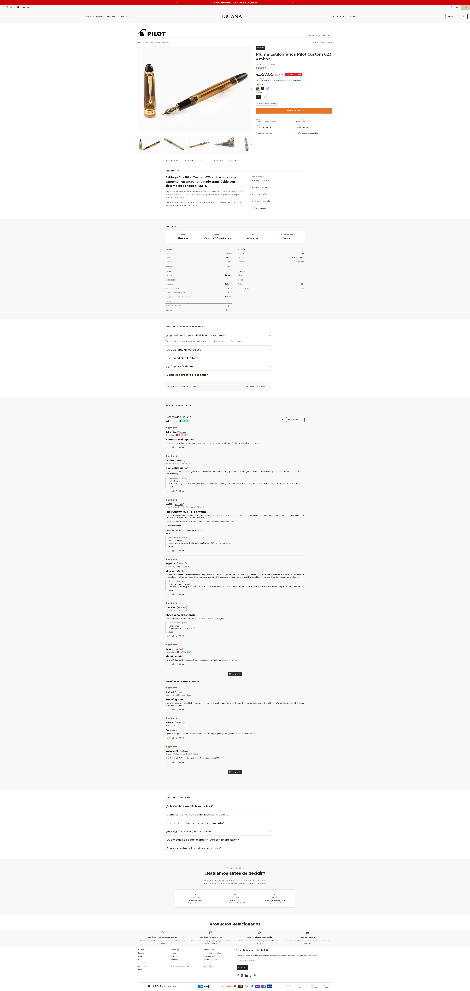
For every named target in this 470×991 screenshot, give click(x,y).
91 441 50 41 (25, 7)
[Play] (195, 89)
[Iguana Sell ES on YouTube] (18, 7)
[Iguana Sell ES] (232, 16)
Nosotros (174, 953)
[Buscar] (464, 16)
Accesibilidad (209, 966)
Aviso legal (289, 986)
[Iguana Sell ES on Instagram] (7, 7)
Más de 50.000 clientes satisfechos (162, 937)
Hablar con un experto (255, 386)
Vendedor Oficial (210, 960)
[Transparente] (267, 88)
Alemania (142, 966)
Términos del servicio (301, 986)
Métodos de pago (211, 963)
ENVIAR (242, 968)
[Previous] (140, 89)
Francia (141, 969)
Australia (141, 963)
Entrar (456, 7)
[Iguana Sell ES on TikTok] (14, 7)
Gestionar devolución (212, 956)
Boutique (174, 960)
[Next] (251, 89)
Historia (174, 956)
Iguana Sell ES (171, 986)
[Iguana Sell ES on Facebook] (3, 7)
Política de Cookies (326, 986)
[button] (89, 16)
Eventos (174, 963)
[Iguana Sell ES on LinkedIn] (11, 7)
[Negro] (262, 88)
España (141, 953)
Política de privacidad (314, 986)
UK (139, 960)
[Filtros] (282, 419)
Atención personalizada (180, 966)
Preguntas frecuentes (212, 953)
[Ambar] (257, 88)
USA (140, 956)
